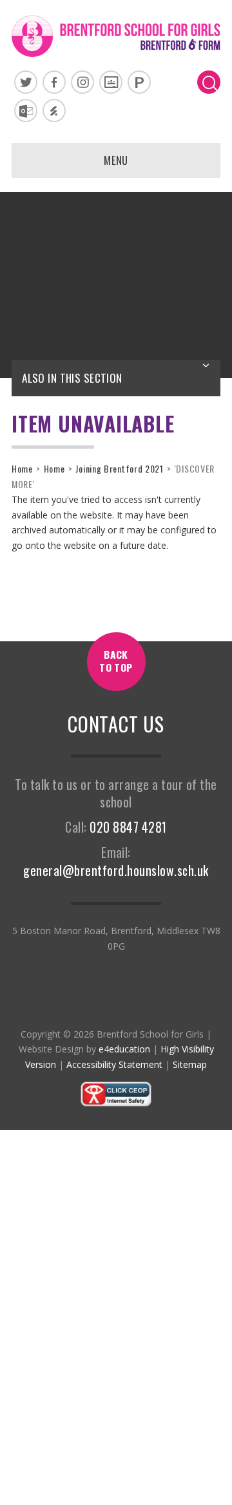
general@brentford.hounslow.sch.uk (115, 870)
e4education (124, 1049)
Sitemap (190, 1064)
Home (22, 468)
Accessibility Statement (114, 1064)
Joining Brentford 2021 (119, 468)
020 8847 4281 (128, 827)
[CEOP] (116, 1104)
